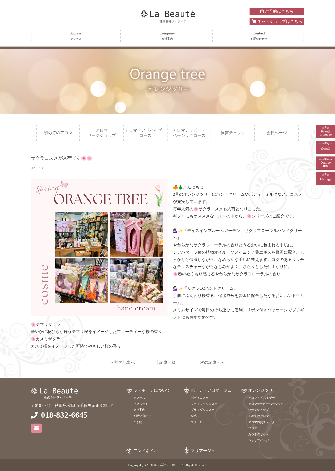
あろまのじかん (258, 434)
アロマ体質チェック (261, 422)
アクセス (139, 397)
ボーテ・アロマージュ (211, 390)
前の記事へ (124, 362)
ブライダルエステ (202, 409)
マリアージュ (203, 450)
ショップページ (258, 440)
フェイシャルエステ (204, 404)
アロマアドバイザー (261, 397)
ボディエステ (200, 397)
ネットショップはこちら (279, 21)
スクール (197, 422)
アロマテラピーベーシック (266, 404)
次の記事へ (210, 362)
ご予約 (137, 422)
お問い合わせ (142, 416)
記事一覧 (167, 362)
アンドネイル (145, 450)
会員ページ (276, 132)
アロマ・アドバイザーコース (145, 133)
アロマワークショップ (101, 133)
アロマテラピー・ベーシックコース (189, 133)
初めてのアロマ (58, 132)
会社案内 (139, 409)
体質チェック (233, 132)
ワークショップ (258, 409)
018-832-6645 (64, 415)
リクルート (140, 404)
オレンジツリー (262, 390)
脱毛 (194, 416)
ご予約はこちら (279, 11)
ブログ (252, 428)
